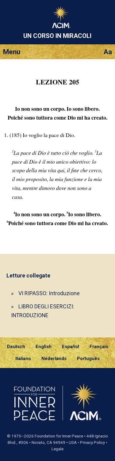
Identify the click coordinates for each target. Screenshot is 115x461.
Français (99, 346)
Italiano (23, 358)
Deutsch (16, 346)
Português (88, 358)
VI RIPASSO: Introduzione (49, 293)
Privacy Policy (92, 442)
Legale (57, 449)
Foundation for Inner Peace (59, 436)
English (44, 346)
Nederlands (54, 358)
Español (70, 346)
